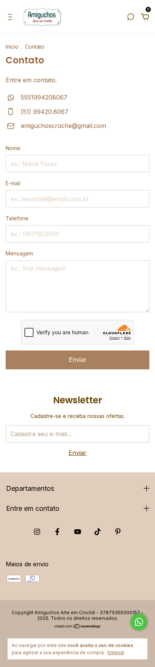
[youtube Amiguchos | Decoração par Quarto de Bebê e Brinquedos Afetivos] (77, 531)
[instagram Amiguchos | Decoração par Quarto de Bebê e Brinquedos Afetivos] (37, 531)
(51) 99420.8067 (43, 111)
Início (12, 46)
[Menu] (11, 17)
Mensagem (19, 253)
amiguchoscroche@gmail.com (63, 125)
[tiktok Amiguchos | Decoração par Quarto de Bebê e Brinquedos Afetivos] (97, 531)
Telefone (17, 218)
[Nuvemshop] (77, 626)
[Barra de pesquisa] (130, 17)
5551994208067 (43, 97)
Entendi (116, 652)
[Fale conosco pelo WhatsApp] (139, 621)
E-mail (13, 183)
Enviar (77, 360)
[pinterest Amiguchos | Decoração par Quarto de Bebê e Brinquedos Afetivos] (118, 531)
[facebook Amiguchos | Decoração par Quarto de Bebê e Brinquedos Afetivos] (57, 531)
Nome (13, 148)
